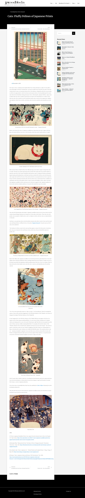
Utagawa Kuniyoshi (36, 223)
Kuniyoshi (23, 11)
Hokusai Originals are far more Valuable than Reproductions (68, 73)
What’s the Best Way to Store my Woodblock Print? (68, 84)
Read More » (64, 44)
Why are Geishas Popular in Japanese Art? (67, 68)
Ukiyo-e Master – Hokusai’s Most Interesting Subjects (67, 89)
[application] (52, 3)
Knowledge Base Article (15, 11)
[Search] (73, 33)
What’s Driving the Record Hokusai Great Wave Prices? (68, 42)
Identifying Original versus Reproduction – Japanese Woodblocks (67, 78)
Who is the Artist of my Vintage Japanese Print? (68, 63)
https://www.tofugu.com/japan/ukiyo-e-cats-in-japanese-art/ (26, 451)
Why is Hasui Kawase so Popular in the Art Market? (67, 53)
